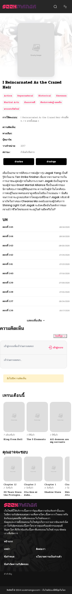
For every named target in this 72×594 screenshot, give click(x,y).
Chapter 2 (30, 484)
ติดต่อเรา (40, 549)
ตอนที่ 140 (8, 273)
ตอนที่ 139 (8, 282)
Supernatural (25, 95)
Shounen (61, 95)
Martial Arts (11, 102)
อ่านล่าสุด (51, 161)
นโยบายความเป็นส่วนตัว (49, 556)
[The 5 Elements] (37, 417)
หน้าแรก (8, 541)
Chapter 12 (10, 484)
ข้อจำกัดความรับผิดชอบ (16, 564)
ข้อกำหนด (9, 556)
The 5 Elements (36, 439)
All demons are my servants (59, 441)
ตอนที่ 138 (8, 292)
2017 (23, 146)
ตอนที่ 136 (8, 310)
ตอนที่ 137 (8, 301)
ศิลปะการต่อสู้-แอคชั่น (51, 102)
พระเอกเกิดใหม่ (11, 109)
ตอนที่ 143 (8, 245)
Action (8, 95)
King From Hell (13, 439)
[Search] (55, 6)
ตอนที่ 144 (8, 236)
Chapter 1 (50, 484)
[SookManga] (19, 6)
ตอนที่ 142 (8, 255)
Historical (44, 95)
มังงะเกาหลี (29, 102)
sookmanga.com (30, 590)
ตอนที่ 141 (8, 264)
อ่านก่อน (19, 161)
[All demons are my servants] (60, 417)
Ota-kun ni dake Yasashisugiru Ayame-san (33, 496)
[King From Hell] (14, 417)
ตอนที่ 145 (8, 227)
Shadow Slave (52, 492)
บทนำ (7, 549)
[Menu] (65, 6)
